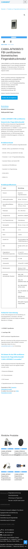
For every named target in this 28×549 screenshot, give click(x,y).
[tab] (4, 106)
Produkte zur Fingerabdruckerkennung (16, 9)
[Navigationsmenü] (25, 2)
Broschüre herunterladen (7, 109)
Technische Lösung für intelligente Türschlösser (11, 510)
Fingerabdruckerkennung (14, 492)
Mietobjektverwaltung (5, 515)
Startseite (3, 9)
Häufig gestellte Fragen (7, 112)
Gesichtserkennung (13, 495)
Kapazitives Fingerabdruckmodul (12, 93)
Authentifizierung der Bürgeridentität (8, 517)
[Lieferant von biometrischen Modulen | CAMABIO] (5, 2)
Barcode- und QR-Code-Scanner (16, 500)
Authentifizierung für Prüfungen (7, 520)
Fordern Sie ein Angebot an (9, 97)
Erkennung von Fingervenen (15, 498)
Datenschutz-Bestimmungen (20, 546)
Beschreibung (4, 106)
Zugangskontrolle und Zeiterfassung (9, 512)
